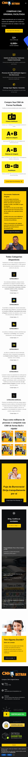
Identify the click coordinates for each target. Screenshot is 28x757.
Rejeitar (9, 754)
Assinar (14, 745)
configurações (12, 752)
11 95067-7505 (8, 684)
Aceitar (4, 754)
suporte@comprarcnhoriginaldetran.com (13, 691)
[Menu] (25, 3)
